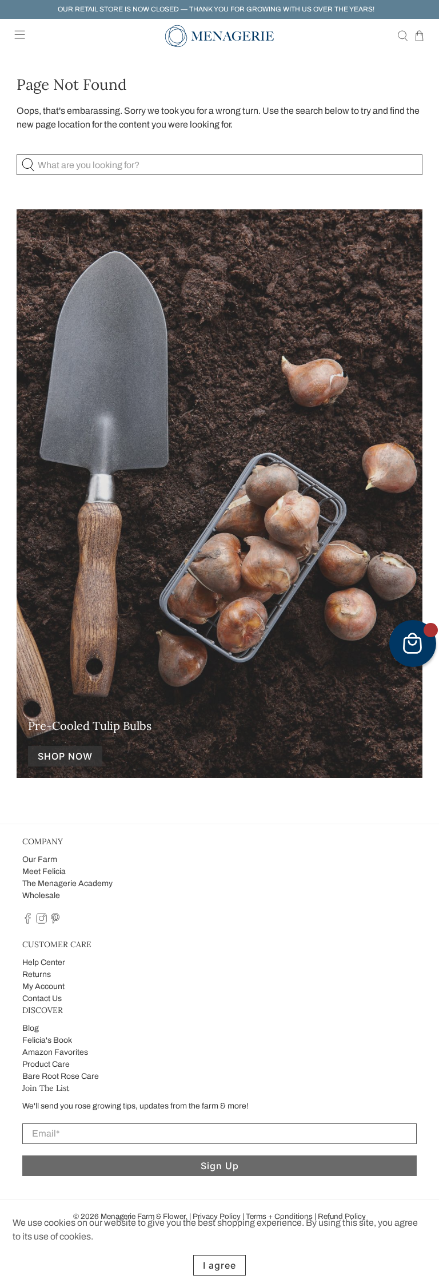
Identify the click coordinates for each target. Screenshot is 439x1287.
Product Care (46, 1064)
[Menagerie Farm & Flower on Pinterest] (55, 921)
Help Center (43, 962)
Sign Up (220, 1165)
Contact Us (42, 998)
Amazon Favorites (55, 1052)
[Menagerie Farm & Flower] (219, 36)
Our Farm (39, 859)
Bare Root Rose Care (60, 1076)
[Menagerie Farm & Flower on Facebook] (27, 921)
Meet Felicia (44, 871)
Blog (30, 1028)
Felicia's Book (47, 1040)
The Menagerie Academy (67, 883)
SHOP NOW (65, 756)
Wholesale (41, 895)
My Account (43, 986)
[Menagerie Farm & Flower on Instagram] (41, 921)
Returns (36, 974)
